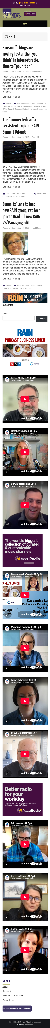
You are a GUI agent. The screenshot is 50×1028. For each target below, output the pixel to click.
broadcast (25, 104)
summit (43, 109)
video (5, 112)
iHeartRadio (8, 106)
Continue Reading (13, 97)
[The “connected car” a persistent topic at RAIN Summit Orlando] (25, 152)
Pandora (36, 106)
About (5, 987)
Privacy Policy (8, 1000)
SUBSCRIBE (8, 305)
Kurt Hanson (26, 106)
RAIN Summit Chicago (12, 109)
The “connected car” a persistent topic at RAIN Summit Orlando (21, 126)
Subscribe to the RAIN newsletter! (17, 1009)
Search (6, 314)
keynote (17, 106)
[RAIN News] (25, 13)
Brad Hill (35, 137)
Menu (25, 24)
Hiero (19, 1025)
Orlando (16, 196)
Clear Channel (37, 104)
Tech (29, 194)
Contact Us (7, 991)
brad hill (20, 285)
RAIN (43, 106)
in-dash (9, 196)
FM (45, 104)
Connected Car (12, 194)
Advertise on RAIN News (13, 995)
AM (18, 104)
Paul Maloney (37, 71)
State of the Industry (30, 109)
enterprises (30, 285)
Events (22, 194)
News (8, 104)
